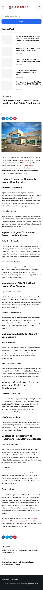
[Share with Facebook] (3, 118)
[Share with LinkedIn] (11, 118)
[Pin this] (15, 118)
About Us (15, 579)
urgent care (24, 160)
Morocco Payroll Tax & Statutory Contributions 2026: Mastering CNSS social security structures (28, 38)
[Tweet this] (7, 118)
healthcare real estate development (20, 521)
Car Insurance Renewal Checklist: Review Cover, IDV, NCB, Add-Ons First (29, 84)
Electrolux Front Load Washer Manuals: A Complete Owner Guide (27, 72)
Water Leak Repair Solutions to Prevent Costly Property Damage (28, 60)
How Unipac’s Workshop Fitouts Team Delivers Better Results (28, 49)
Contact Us (5, 579)
